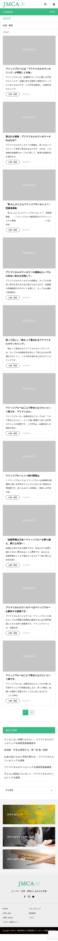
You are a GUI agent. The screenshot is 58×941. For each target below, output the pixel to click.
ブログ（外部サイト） (11, 922)
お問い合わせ (8, 918)
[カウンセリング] (29, 823)
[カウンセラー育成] (29, 868)
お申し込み (7, 913)
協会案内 (32, 913)
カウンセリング (35, 909)
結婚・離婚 (8, 25)
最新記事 (7, 19)
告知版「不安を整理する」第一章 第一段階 (26, 750)
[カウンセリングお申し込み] (29, 845)
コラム (31, 918)
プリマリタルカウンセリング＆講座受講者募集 (28, 767)
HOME (5, 909)
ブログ (6, 32)
